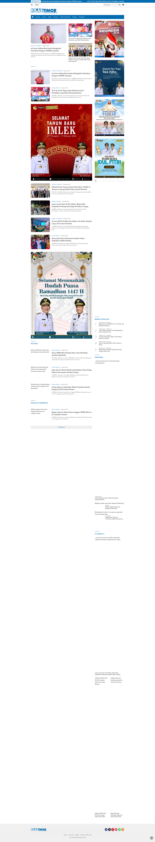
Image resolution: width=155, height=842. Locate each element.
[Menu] (32, 4)
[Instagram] (116, 829)
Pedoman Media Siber (86, 835)
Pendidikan (82, 17)
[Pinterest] (112, 829)
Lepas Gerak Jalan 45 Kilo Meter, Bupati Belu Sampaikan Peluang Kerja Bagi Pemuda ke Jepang (107, 673)
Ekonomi (56, 17)
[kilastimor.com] (44, 10)
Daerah (44, 17)
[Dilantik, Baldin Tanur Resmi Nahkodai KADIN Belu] (109, 503)
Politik (49, 17)
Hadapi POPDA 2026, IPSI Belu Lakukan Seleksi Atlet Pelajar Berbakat (100, 815)
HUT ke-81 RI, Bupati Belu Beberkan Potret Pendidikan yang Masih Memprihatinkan (68, 1)
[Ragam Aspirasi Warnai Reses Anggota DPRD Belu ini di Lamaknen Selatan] (40, 415)
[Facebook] (106, 829)
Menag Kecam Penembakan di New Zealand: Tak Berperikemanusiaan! (111, 324)
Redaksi (77, 835)
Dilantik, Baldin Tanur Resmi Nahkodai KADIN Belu (112, 507)
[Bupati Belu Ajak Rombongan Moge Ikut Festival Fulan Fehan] (117, 744)
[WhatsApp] (119, 829)
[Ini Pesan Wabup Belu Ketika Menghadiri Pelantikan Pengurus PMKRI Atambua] (48, 33)
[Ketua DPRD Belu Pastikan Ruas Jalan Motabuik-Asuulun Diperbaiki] (40, 356)
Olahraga (74, 17)
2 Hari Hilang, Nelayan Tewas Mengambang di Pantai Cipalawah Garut (111, 331)
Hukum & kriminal (65, 17)
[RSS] (122, 829)
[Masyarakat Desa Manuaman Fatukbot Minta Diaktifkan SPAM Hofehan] (40, 242)
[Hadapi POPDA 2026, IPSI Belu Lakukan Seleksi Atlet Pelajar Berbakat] (101, 744)
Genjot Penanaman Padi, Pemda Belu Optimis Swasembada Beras (106, 498)
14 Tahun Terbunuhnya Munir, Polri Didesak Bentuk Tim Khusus (110, 337)
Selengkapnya (61, 427)
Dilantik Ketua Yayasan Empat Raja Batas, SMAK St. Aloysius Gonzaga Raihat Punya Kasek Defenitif (79, 59)
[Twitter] (109, 829)
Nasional (38, 17)
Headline (33, 45)
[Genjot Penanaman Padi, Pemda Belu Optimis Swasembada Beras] (109, 427)
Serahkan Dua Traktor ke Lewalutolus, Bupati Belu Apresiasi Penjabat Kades (114, 518)
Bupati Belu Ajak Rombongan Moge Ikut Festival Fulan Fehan (116, 815)
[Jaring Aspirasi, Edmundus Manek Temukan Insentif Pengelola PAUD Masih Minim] (40, 390)
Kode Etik (71, 835)
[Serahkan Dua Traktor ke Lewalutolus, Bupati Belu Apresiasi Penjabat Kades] (109, 513)
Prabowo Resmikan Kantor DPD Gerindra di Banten (110, 343)
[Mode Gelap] (123, 4)
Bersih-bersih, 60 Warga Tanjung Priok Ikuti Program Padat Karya (110, 350)
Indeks (36, 4)
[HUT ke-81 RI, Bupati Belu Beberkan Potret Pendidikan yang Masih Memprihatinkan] (80, 30)
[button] (119, 4)
